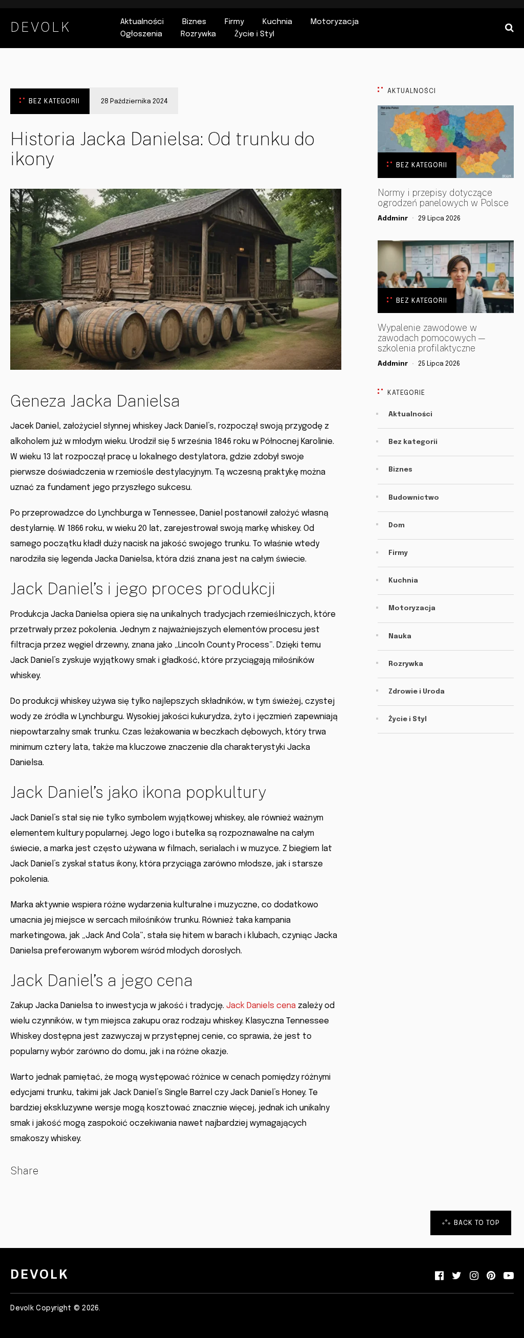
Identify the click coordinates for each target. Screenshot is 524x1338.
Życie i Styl (254, 34)
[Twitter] (457, 1276)
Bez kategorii (54, 101)
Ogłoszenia (141, 34)
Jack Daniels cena (261, 1005)
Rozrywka (198, 34)
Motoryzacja (335, 22)
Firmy (234, 22)
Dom (396, 525)
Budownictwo (413, 498)
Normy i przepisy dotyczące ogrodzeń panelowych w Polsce (443, 198)
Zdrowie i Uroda (416, 691)
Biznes (194, 22)
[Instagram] (474, 1276)
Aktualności (142, 22)
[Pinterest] (491, 1276)
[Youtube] (509, 1276)
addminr (393, 218)
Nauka (399, 636)
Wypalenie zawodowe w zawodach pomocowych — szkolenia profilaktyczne (431, 338)
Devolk (40, 27)
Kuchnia (277, 22)
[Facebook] (439, 1276)
